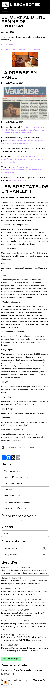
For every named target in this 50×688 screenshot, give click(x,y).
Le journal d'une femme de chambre (21, 670)
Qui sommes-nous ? (13, 471)
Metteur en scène (12, 496)
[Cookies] (5, 682)
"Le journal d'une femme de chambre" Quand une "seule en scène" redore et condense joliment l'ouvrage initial (23, 130)
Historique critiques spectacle (17, 502)
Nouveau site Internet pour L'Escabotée (23, 680)
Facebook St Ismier (18, 180)
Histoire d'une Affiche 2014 (16, 508)
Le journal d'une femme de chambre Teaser (20, 49)
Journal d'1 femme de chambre (17, 477)
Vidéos (7, 533)
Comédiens (9, 489)
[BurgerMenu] (5, 9)
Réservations (7, 44)
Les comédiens (24, 548)
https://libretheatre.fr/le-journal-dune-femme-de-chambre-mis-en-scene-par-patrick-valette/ (23, 159)
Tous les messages (11, 658)
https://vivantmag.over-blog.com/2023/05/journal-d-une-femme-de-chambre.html (22, 170)
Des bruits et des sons (13, 483)
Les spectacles (24, 554)
